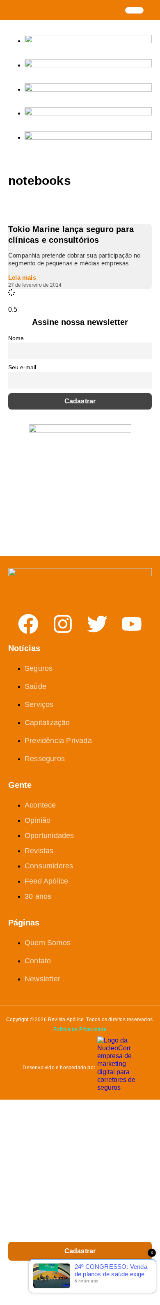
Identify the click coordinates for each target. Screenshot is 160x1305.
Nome (16, 338)
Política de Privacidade (80, 1029)
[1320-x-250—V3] (88, 40)
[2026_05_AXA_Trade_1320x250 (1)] (88, 65)
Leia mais (22, 277)
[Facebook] (28, 624)
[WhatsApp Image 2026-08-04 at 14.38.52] (88, 137)
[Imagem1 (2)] (88, 113)
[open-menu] (134, 10)
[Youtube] (131, 624)
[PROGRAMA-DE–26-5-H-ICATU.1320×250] (88, 89)
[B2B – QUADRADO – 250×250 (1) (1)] (80, 430)
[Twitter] (97, 624)
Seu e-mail (22, 367)
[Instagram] (63, 624)
